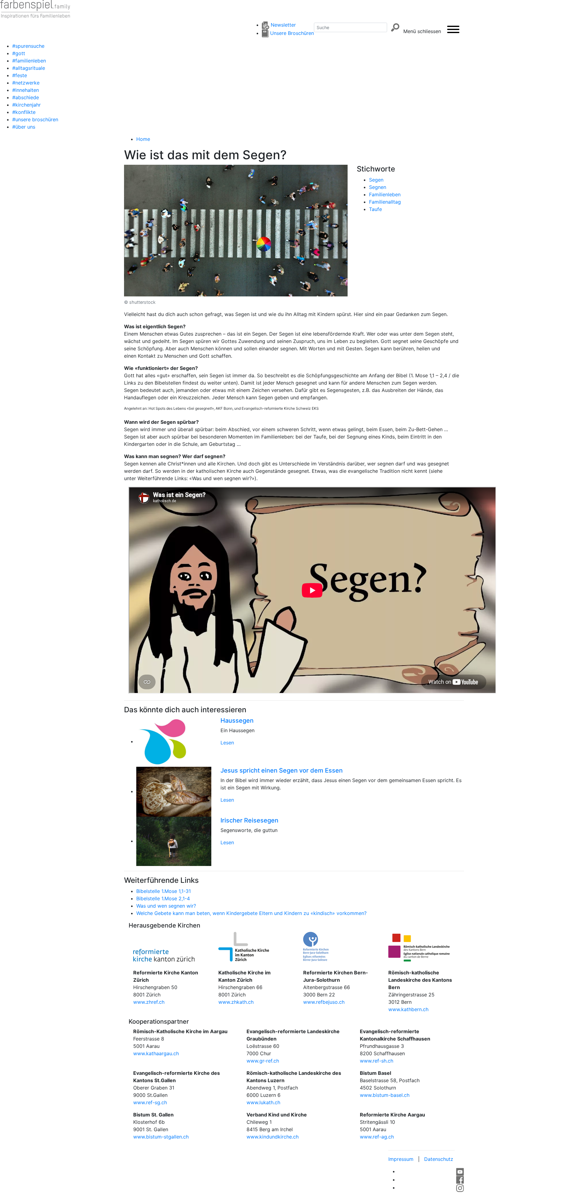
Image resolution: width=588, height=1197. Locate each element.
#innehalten (25, 90)
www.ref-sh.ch (376, 1061)
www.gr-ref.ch (263, 1061)
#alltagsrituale (28, 68)
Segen (376, 180)
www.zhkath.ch (236, 1002)
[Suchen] (395, 27)
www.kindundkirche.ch (273, 1137)
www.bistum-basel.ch (384, 1095)
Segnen (377, 187)
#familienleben (29, 61)
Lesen (227, 743)
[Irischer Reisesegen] (173, 841)
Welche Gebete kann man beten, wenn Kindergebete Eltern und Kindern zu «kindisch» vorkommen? (251, 913)
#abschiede (25, 97)
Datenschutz (438, 1159)
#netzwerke (26, 83)
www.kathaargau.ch (156, 1053)
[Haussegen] (173, 741)
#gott (18, 53)
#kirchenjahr (26, 105)
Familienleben (385, 194)
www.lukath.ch (263, 1102)
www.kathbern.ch (408, 1009)
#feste (19, 75)
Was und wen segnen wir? (166, 906)
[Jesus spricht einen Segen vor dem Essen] (173, 791)
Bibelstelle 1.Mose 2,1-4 (163, 898)
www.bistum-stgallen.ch (161, 1137)
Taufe (375, 209)
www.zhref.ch (148, 1002)
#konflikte (24, 112)
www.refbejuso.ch (324, 1002)
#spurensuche (28, 46)
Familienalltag (385, 202)
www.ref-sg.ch (150, 1102)
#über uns (23, 127)
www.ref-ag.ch (377, 1137)
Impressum (400, 1159)
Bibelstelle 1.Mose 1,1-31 (163, 891)
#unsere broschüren (35, 119)
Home (143, 139)
